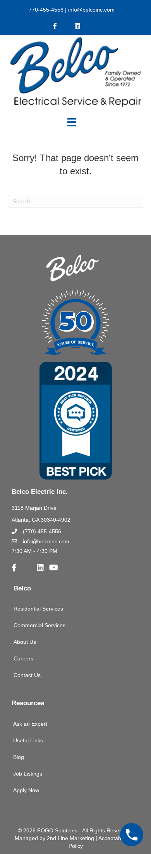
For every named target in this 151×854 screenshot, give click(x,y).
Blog (18, 757)
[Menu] (72, 122)
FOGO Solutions (57, 830)
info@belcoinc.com (91, 10)
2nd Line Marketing (70, 838)
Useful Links (28, 740)
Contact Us (27, 675)
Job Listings (27, 774)
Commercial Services (39, 625)
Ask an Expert (30, 724)
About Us (25, 642)
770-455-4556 (46, 10)
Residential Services (38, 609)
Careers (23, 658)
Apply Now (26, 790)
